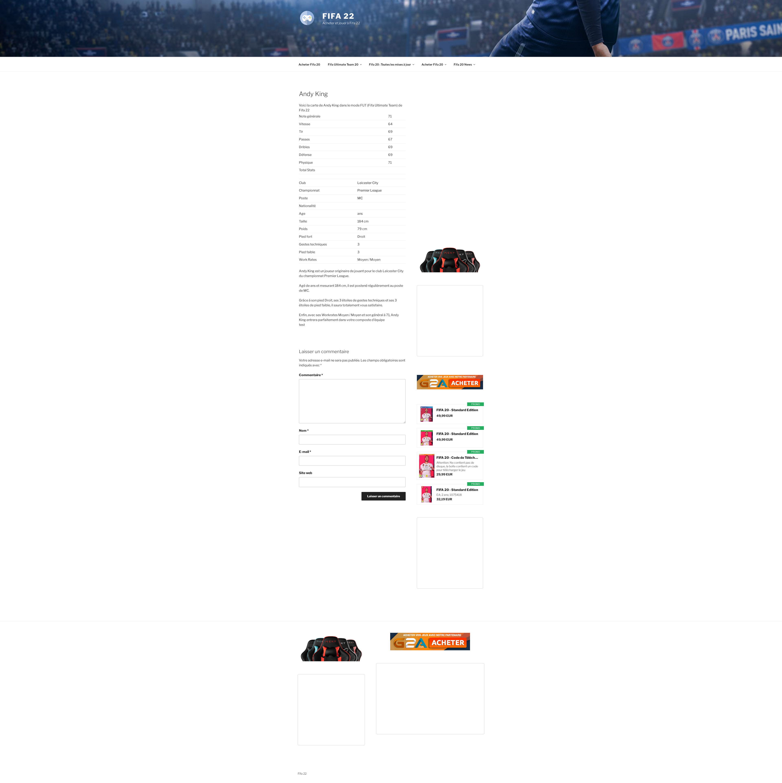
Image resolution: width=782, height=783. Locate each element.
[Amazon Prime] (461, 415)
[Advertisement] (391, 36)
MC (360, 198)
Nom (304, 431)
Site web (305, 473)
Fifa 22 (338, 16)
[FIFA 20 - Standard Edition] (426, 414)
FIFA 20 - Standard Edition (457, 410)
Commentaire (311, 375)
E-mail (305, 452)
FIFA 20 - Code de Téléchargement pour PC (457, 458)
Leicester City (367, 183)
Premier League (369, 190)
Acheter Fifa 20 (309, 64)
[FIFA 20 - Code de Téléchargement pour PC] (426, 466)
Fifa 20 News (463, 64)
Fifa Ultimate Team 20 (343, 64)
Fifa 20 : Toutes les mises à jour (390, 64)
